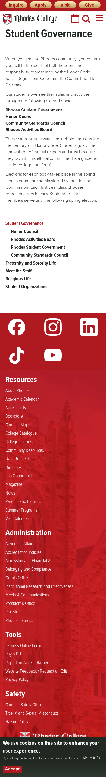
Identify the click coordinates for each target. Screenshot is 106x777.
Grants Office (16, 577)
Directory (13, 467)
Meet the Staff (18, 270)
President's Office (20, 603)
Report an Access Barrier (26, 662)
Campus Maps (17, 424)
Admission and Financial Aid (29, 560)
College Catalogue (21, 433)
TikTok (17, 355)
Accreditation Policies (23, 552)
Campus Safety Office (23, 704)
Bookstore (14, 415)
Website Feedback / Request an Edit (36, 670)
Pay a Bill (13, 653)
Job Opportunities (20, 475)
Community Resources (24, 450)
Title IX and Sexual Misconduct (31, 713)
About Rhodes (17, 390)
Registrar (13, 611)
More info (91, 758)
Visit (65, 4)
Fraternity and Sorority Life (30, 262)
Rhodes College (30, 19)
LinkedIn (89, 327)
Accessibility (15, 407)
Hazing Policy (16, 721)
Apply (41, 4)
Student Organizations (26, 286)
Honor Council (24, 231)
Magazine (13, 484)
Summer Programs (21, 509)
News (10, 492)
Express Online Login (23, 645)
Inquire (16, 4)
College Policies (18, 441)
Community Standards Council (39, 255)
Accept (12, 769)
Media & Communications (27, 594)
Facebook (17, 327)
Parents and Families (23, 501)
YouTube (53, 355)
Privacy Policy (17, 679)
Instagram (53, 327)
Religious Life (18, 278)
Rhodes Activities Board (33, 239)
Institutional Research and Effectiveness (39, 586)
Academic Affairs (19, 543)
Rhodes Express (19, 620)
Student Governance (24, 223)
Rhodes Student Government (38, 247)
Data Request (17, 458)
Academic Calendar (22, 399)
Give (89, 4)
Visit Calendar (17, 518)
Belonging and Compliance (28, 568)
